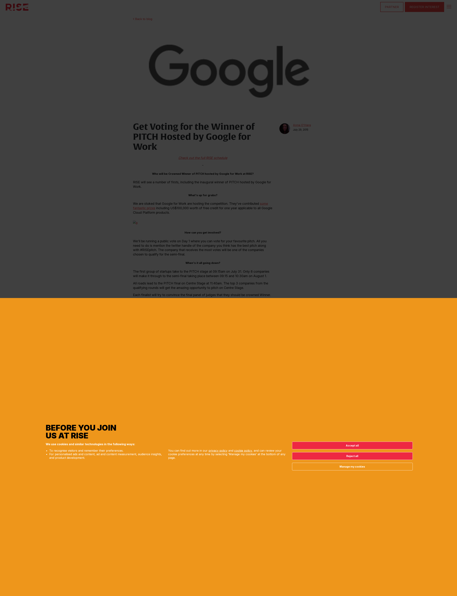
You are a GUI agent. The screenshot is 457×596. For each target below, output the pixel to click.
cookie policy (243, 450)
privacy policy (218, 450)
